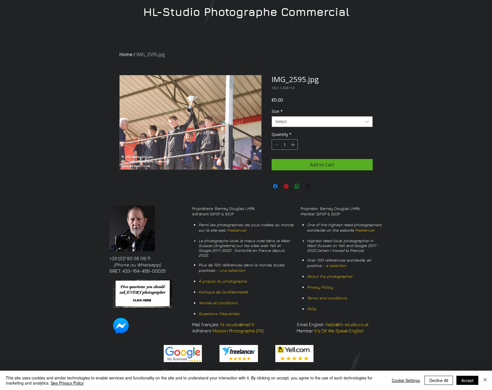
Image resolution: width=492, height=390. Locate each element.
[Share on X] (307, 186)
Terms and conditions (327, 297)
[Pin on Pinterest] (286, 186)
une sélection (232, 270)
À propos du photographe (222, 281)
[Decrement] (276, 145)
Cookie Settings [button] (406, 380)
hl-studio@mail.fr (237, 324)
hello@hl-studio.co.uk (347, 324)
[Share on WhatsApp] (297, 186)
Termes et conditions (217, 302)
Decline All (438, 380)
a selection (336, 265)
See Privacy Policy (67, 383)
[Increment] (293, 145)
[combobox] (322, 121)
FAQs (311, 308)
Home (125, 54)
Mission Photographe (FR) (238, 330)
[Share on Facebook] (275, 186)
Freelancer (237, 230)
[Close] (485, 380)
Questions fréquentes (218, 313)
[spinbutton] (285, 145)
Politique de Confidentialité (223, 291)
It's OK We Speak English (339, 330)
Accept (467, 380)
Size (277, 111)
